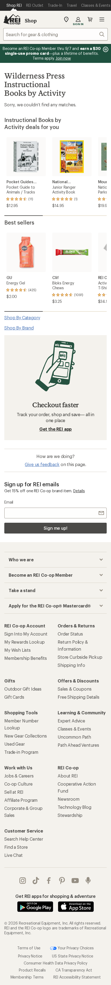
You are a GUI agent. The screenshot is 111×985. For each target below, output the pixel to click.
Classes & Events (74, 728)
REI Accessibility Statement (77, 977)
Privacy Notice (30, 956)
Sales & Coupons (75, 688)
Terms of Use (28, 948)
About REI (68, 775)
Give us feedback (42, 464)
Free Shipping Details (78, 696)
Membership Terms (27, 977)
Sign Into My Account (25, 633)
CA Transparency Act (74, 970)
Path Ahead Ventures (78, 745)
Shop (31, 20)
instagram (22, 880)
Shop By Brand (19, 327)
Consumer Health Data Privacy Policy (55, 963)
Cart (90, 19)
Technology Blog (74, 807)
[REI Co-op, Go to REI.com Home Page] (11, 19)
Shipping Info (71, 665)
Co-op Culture (18, 783)
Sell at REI (13, 791)
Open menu (101, 19)
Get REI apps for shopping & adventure (55, 896)
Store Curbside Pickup (80, 657)
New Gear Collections (25, 735)
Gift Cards (14, 696)
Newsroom (68, 798)
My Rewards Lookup (24, 641)
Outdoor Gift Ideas (22, 688)
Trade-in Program (21, 752)
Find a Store (16, 847)
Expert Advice (71, 720)
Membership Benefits (25, 658)
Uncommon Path (74, 736)
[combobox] (55, 34)
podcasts (88, 880)
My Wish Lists (17, 650)
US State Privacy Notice (72, 956)
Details (79, 490)
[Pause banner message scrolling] (105, 49)
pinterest (62, 880)
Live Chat (13, 855)
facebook (48, 880)
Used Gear (14, 743)
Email (8, 502)
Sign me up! (55, 528)
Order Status (70, 633)
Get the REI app (55, 429)
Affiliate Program (20, 800)
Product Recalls (32, 970)
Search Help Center (23, 838)
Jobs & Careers (19, 775)
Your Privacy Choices (75, 948)
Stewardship (70, 815)
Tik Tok (36, 880)
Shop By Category (22, 317)
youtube (75, 880)
